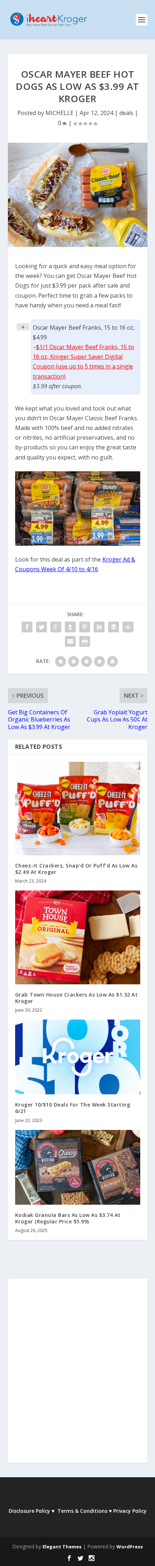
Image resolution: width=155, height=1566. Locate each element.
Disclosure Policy (29, 1510)
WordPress (129, 1546)
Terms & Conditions (82, 1510)
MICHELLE (59, 113)
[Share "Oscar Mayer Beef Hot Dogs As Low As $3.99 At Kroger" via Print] (85, 641)
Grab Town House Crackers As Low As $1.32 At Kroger (76, 997)
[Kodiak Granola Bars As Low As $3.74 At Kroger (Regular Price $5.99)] (77, 1167)
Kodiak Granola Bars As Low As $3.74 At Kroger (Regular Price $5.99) (68, 1218)
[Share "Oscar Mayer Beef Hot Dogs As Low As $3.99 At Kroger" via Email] (70, 641)
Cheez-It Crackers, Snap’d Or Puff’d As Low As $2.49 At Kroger (76, 868)
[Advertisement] (77, 1376)
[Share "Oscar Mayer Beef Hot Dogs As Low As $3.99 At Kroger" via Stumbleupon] (128, 627)
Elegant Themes (62, 1546)
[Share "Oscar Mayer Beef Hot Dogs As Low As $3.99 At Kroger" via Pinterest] (85, 627)
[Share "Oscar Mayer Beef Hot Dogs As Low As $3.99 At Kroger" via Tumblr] (70, 627)
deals (126, 113)
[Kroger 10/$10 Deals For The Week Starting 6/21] (77, 1057)
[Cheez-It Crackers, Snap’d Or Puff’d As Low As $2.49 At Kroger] (77, 808)
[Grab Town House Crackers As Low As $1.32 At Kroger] (77, 937)
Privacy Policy (130, 1510)
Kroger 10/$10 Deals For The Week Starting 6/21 (72, 1107)
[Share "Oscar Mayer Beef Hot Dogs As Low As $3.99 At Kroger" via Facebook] (27, 627)
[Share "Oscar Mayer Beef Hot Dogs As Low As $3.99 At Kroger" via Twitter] (41, 627)
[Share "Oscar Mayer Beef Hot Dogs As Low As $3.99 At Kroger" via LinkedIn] (99, 627)
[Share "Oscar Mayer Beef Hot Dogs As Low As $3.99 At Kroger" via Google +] (56, 627)
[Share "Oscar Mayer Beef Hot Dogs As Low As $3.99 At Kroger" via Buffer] (113, 627)
